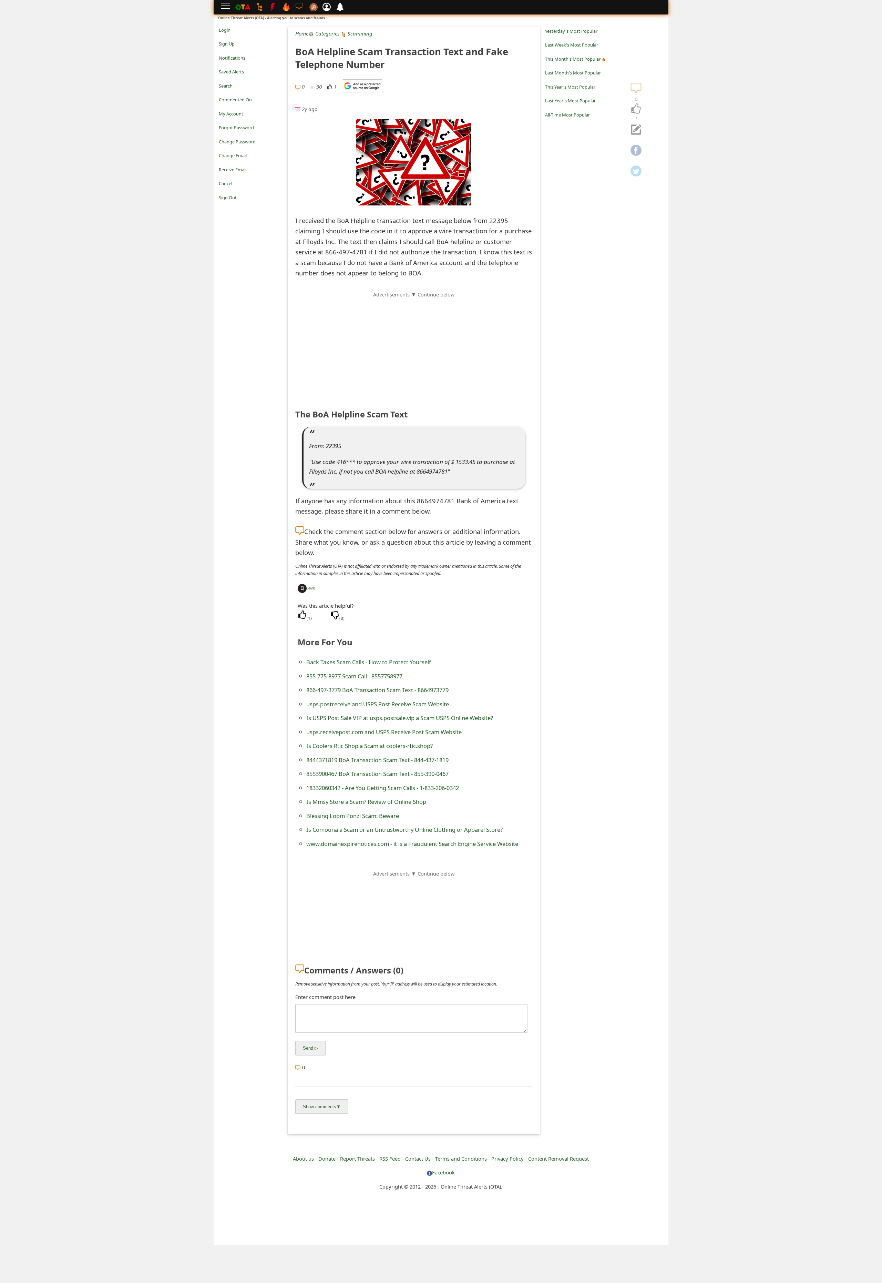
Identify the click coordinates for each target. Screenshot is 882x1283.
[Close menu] (222, 207)
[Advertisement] (414, 347)
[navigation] (636, 108)
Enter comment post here (325, 996)
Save (311, 587)
